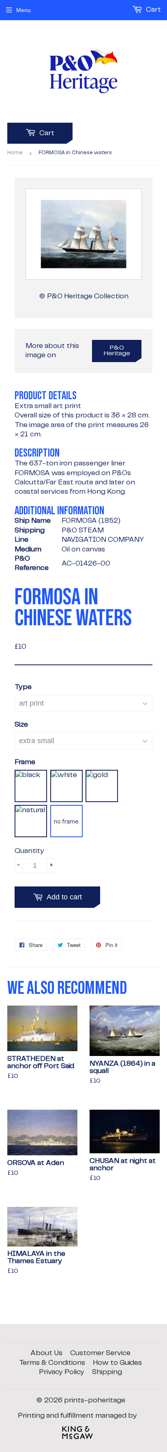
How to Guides (117, 1362)
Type (23, 687)
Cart (46, 133)
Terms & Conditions (52, 1362)
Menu (23, 10)
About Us (46, 1353)
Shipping (107, 1372)
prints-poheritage (94, 1400)
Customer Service (100, 1353)
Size (21, 724)
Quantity (29, 851)
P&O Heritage (117, 351)
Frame (25, 762)
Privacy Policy (61, 1372)
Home (15, 152)
